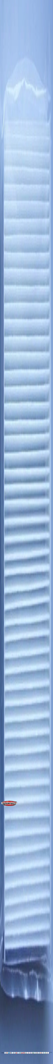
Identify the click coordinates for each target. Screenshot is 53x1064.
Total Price (6, 227)
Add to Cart (9, 235)
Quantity (5, 218)
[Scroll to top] (4, 1061)
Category (8, 441)
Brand (7, 420)
